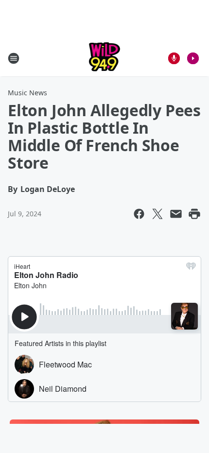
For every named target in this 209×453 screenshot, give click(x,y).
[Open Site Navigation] (13, 58)
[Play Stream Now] (193, 58)
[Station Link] (104, 58)
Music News (27, 92)
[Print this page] (194, 214)
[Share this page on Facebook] (139, 214)
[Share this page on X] (157, 214)
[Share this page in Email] (176, 214)
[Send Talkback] (174, 58)
